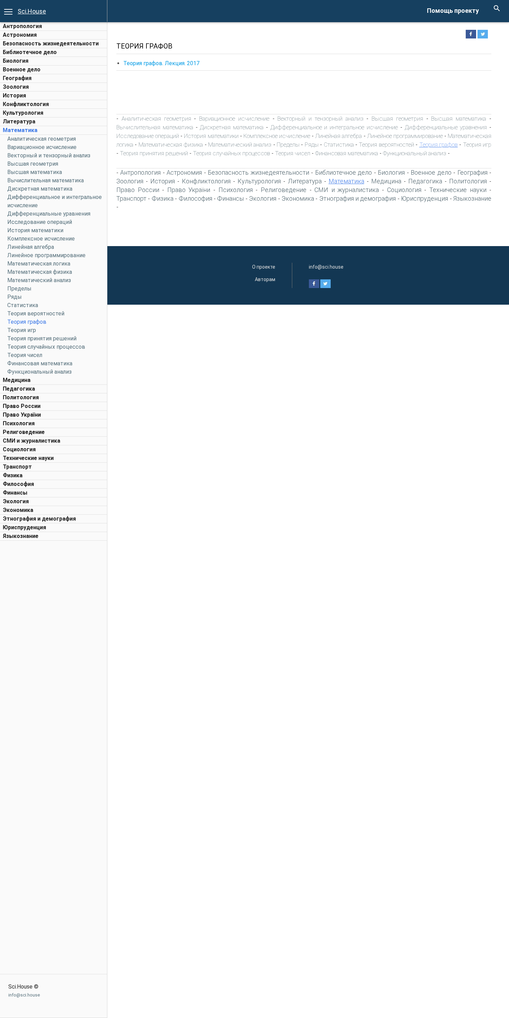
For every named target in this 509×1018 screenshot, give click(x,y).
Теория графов (26, 322)
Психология (19, 423)
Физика (13, 475)
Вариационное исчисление (42, 147)
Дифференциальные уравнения (48, 213)
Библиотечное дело (30, 52)
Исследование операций (39, 222)
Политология (21, 397)
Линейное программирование (46, 255)
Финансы (15, 492)
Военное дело (22, 69)
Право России (22, 406)
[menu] (8, 11)
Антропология (22, 26)
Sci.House (32, 11)
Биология (15, 61)
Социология (19, 449)
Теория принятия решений (42, 338)
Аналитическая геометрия (41, 139)
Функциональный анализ (39, 371)
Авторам (265, 279)
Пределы (19, 288)
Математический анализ (39, 280)
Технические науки (28, 458)
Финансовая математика (39, 363)
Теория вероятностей (35, 313)
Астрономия (20, 35)
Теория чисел (24, 355)
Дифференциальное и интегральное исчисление (334, 127)
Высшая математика (34, 172)
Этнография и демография (39, 518)
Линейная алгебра (30, 247)
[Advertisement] (54, 648)
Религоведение (24, 432)
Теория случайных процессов (46, 346)
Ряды (14, 297)
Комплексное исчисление (41, 238)
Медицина (16, 380)
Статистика (22, 305)
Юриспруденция (24, 527)
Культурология (23, 113)
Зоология (16, 87)
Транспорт (17, 466)
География (17, 78)
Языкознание (20, 536)
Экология (16, 501)
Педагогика (19, 388)
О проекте (263, 267)
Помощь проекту (453, 10)
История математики (35, 230)
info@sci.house (24, 995)
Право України (22, 414)
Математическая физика (39, 272)
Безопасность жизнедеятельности (51, 43)
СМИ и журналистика (31, 440)
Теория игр (21, 330)
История (14, 95)
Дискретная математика (39, 188)
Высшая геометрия (32, 163)
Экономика (18, 510)
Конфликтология (26, 104)
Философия (18, 484)
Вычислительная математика (45, 180)
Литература (19, 121)
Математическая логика (38, 263)
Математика (20, 130)
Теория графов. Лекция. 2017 (161, 63)
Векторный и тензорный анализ (48, 155)
